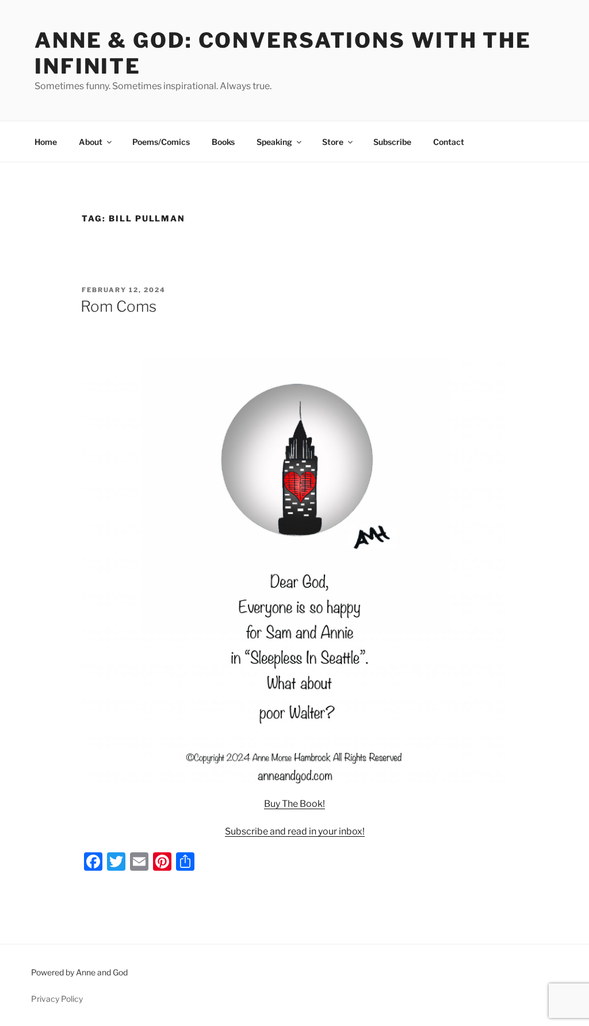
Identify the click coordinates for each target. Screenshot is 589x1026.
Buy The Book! (294, 803)
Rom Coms (118, 306)
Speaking (274, 142)
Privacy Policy (57, 999)
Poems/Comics (161, 142)
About (90, 142)
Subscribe (392, 142)
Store (332, 142)
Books (223, 142)
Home (46, 142)
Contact (448, 142)
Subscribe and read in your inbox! (295, 831)
